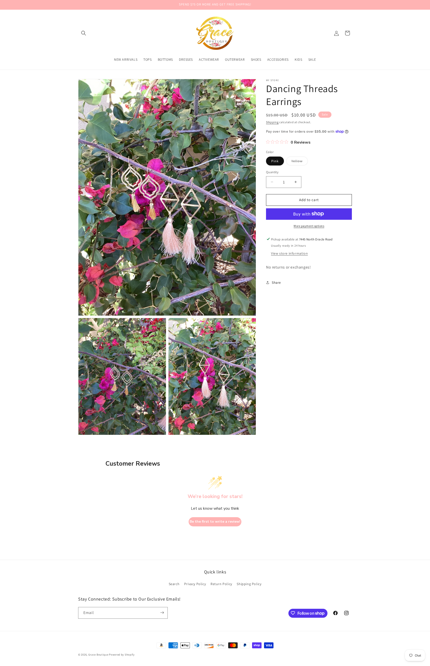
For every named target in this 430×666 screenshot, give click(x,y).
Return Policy (221, 584)
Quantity (272, 172)
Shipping (272, 122)
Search (174, 584)
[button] (83, 33)
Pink (275, 161)
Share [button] (276, 282)
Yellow (299, 162)
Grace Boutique (98, 654)
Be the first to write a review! (215, 521)
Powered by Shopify (122, 654)
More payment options (309, 225)
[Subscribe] (162, 612)
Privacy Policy (195, 584)
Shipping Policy (249, 584)
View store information (289, 253)
